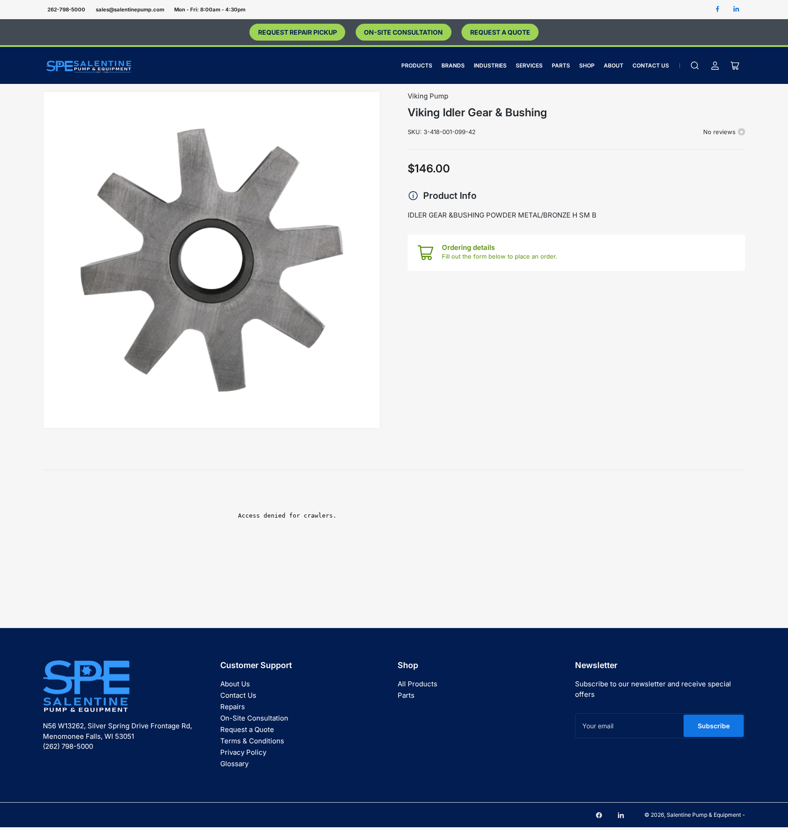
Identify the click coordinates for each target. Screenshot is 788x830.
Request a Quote (500, 32)
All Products (417, 684)
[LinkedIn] (736, 10)
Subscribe (714, 726)
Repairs (232, 706)
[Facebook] (717, 10)
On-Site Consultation (403, 32)
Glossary (234, 763)
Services (529, 65)
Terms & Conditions (252, 741)
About (613, 65)
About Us (235, 684)
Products (416, 65)
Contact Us (650, 65)
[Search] (695, 66)
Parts (561, 65)
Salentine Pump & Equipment (704, 814)
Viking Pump (428, 96)
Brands (453, 65)
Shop (587, 65)
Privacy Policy (243, 752)
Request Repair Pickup (297, 32)
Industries (490, 65)
